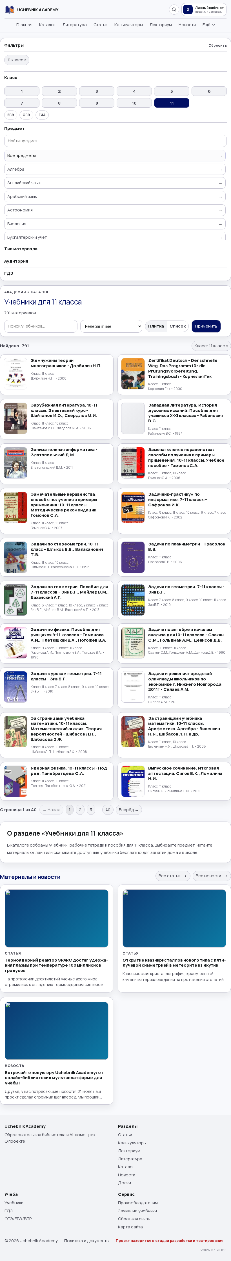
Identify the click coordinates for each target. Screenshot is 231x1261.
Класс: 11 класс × (211, 346)
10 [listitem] (134, 103)
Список (178, 326)
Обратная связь (134, 1219)
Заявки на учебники (137, 1211)
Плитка (156, 326)
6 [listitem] (209, 91)
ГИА (42, 114)
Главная (24, 25)
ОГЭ (26, 114)
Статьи (101, 25)
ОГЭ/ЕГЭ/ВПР (18, 1219)
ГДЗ (9, 1211)
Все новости (209, 876)
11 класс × (16, 60)
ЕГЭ (10, 114)
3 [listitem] (96, 91)
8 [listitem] (59, 103)
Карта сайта (130, 1227)
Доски (124, 1183)
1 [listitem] (22, 91)
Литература (75, 25)
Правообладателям (138, 1203)
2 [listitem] (59, 91)
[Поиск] (174, 9)
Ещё (206, 25)
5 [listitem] (171, 91)
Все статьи (170, 876)
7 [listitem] (22, 103)
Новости (187, 25)
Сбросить (217, 45)
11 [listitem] (172, 103)
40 (107, 810)
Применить (206, 326)
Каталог (47, 25)
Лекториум (161, 25)
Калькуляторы (128, 25)
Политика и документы (86, 1241)
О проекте (15, 1141)
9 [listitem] (96, 103)
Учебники (14, 1203)
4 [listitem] (134, 91)
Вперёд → (129, 810)
